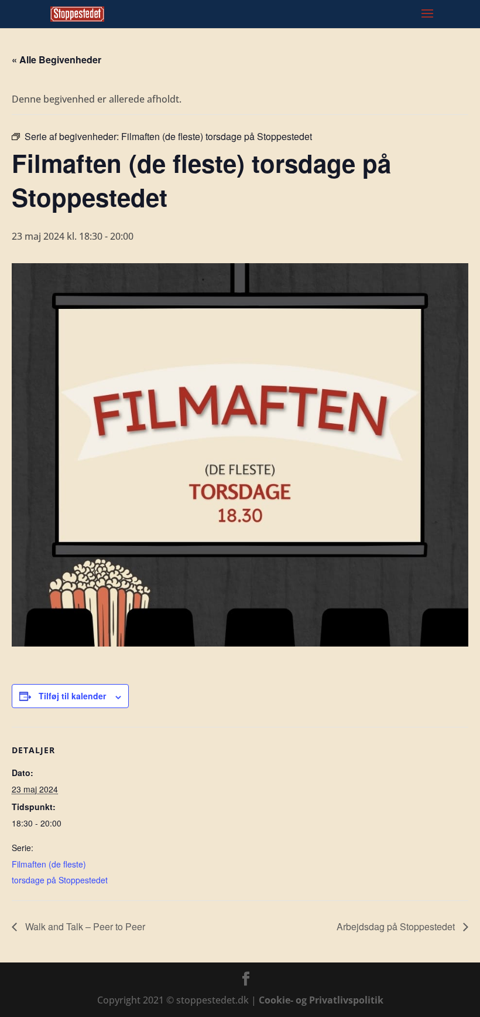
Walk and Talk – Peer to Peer (84, 926)
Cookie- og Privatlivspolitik (321, 1000)
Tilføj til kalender (72, 696)
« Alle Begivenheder (56, 59)
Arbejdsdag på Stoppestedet (397, 926)
